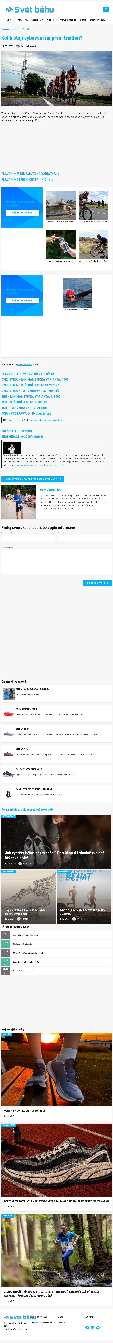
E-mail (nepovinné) (65, 533)
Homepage (5, 29)
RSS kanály (90, 1317)
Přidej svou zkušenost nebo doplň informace (30, 479)
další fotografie (24, 364)
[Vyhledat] (106, 9)
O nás (60, 1317)
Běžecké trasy (37, 20)
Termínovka (23, 20)
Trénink (50, 20)
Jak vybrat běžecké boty (37, 809)
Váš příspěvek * (7, 548)
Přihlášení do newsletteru (42, 1323)
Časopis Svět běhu (97, 20)
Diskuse (83, 20)
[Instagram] (92, 1327)
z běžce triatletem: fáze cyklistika (45, 420)
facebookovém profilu (54, 465)
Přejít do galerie (22, 212)
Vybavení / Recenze (68, 20)
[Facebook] (87, 1327)
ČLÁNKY (8, 20)
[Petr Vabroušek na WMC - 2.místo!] (12, 447)
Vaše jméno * (6, 533)
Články (16, 29)
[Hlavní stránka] (27, 9)
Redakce (61, 1323)
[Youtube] (97, 1327)
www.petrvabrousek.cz (24, 465)
